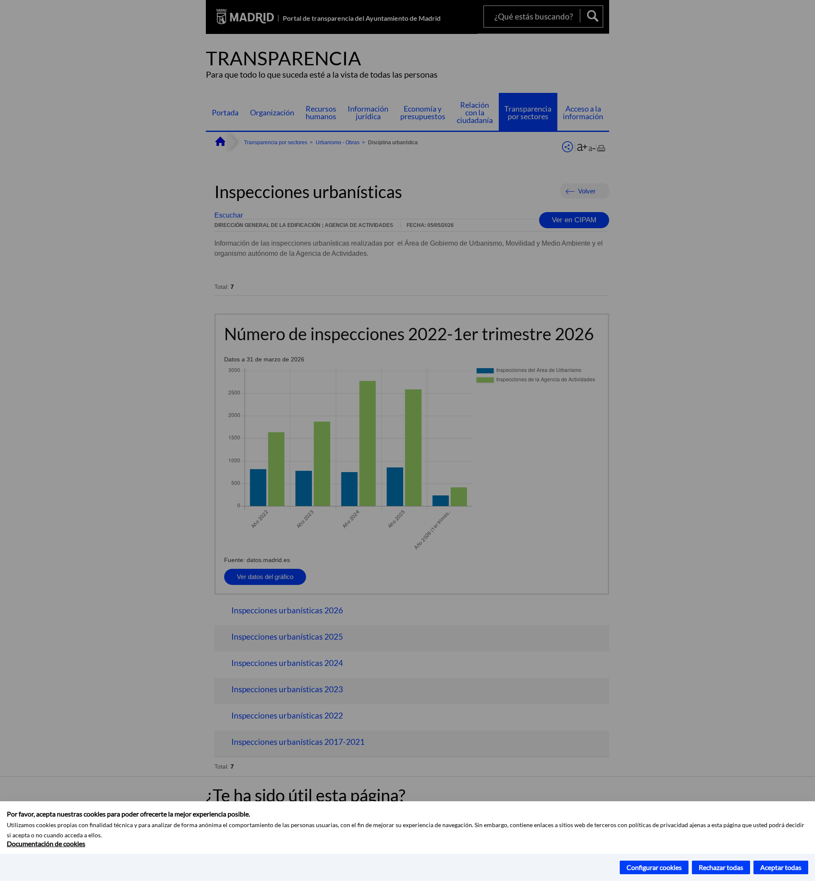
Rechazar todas (721, 867)
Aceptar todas (780, 867)
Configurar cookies (654, 867)
